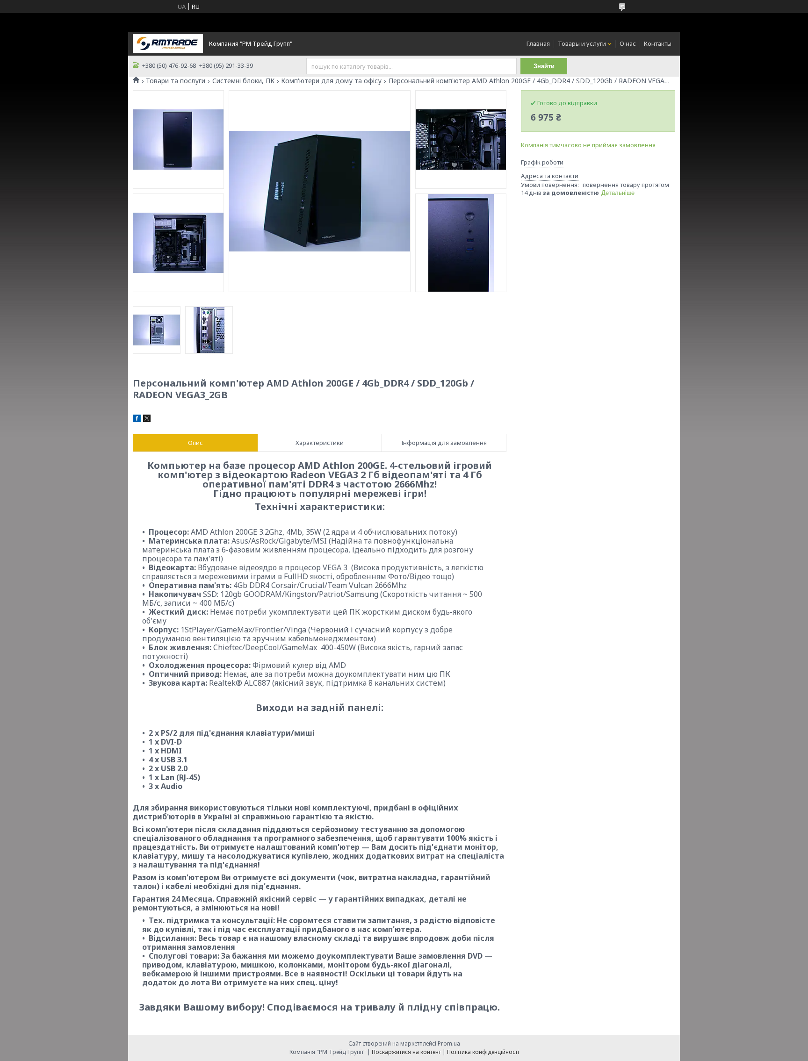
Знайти (544, 66)
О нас (628, 43)
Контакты (657, 43)
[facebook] (137, 420)
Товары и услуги (582, 43)
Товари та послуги (175, 81)
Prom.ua (449, 1043)
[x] (147, 420)
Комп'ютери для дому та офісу (331, 81)
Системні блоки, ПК (243, 81)
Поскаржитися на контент (406, 1052)
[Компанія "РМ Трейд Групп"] (168, 43)
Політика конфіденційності (483, 1052)
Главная (538, 43)
